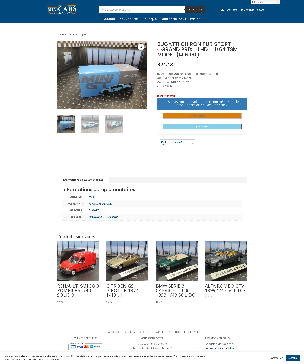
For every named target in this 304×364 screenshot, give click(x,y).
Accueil (110, 19)
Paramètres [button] (276, 358)
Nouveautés (129, 19)
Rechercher (195, 9)
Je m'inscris (202, 126)
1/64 (91, 197)
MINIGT (93, 203)
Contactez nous (173, 19)
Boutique (149, 19)
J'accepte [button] (292, 358)
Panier (195, 19)
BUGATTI (94, 210)
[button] (141, 47)
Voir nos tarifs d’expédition (219, 348)
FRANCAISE (95, 217)
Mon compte (228, 9)
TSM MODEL (105, 203)
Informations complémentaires (82, 180)
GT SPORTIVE (111, 217)
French (259, 2)
